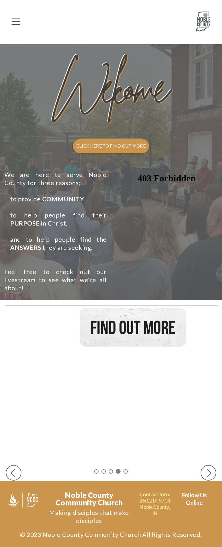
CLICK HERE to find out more (111, 145)
